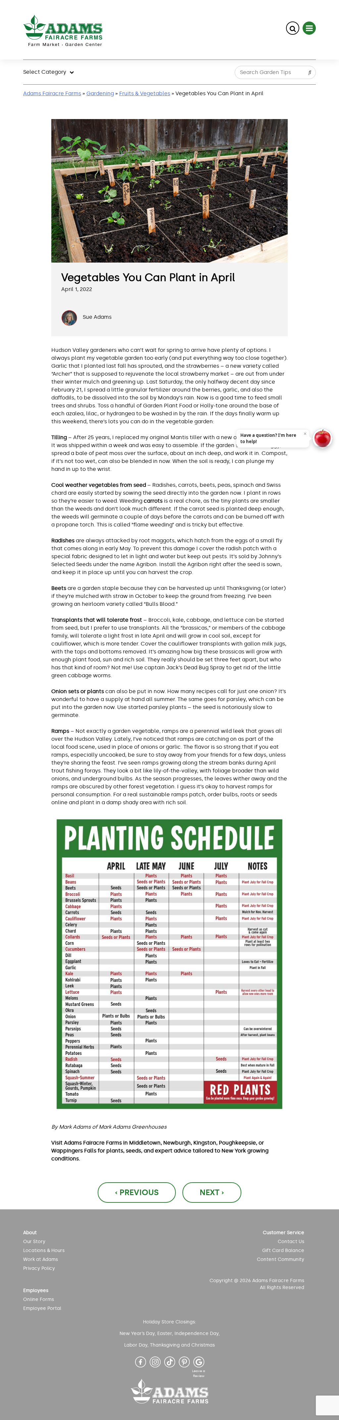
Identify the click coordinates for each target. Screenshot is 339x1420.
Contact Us (291, 1241)
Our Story (34, 1241)
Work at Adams (40, 1259)
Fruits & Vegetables (144, 93)
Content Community (280, 1259)
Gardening (100, 93)
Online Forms (38, 1299)
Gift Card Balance (283, 1250)
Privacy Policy (39, 1268)
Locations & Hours (44, 1250)
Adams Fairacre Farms (52, 93)
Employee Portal (42, 1308)
